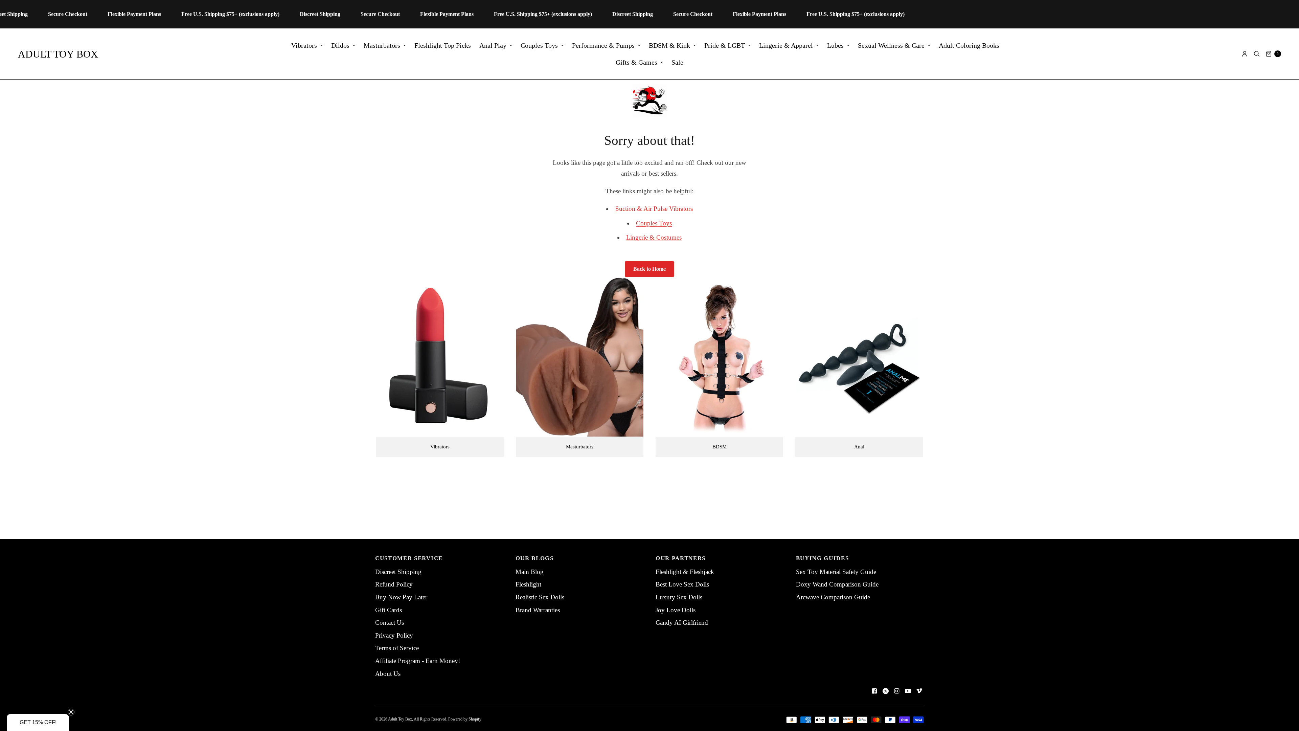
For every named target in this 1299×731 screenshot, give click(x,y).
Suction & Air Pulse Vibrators (654, 208)
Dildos (340, 45)
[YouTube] (908, 691)
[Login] (1244, 54)
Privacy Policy (394, 635)
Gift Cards (388, 610)
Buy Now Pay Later (401, 597)
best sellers (662, 173)
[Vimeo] (919, 691)
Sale (677, 62)
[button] (38, 722)
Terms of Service (397, 647)
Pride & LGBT (724, 45)
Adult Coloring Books (969, 45)
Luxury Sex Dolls (679, 597)
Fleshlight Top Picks (442, 45)
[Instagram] (897, 691)
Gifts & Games (636, 62)
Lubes (835, 45)
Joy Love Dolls (676, 610)
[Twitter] (886, 691)
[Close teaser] (71, 712)
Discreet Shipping (398, 571)
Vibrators (304, 45)
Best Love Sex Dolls (682, 584)
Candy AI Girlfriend (682, 622)
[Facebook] (874, 691)
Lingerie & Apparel (786, 45)
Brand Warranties (538, 610)
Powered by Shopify (464, 719)
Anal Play (492, 45)
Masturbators (382, 45)
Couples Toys (539, 45)
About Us (388, 673)
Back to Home (649, 269)
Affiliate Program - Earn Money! (417, 660)
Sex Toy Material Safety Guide (836, 571)
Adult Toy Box (58, 54)
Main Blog (530, 571)
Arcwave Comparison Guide (833, 597)
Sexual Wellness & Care (891, 45)
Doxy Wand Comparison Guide (837, 584)
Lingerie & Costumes (654, 237)
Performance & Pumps (603, 45)
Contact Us (389, 622)
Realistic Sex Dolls (540, 597)
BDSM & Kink (669, 45)
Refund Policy (394, 584)
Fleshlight (528, 584)
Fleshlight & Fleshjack (685, 571)
